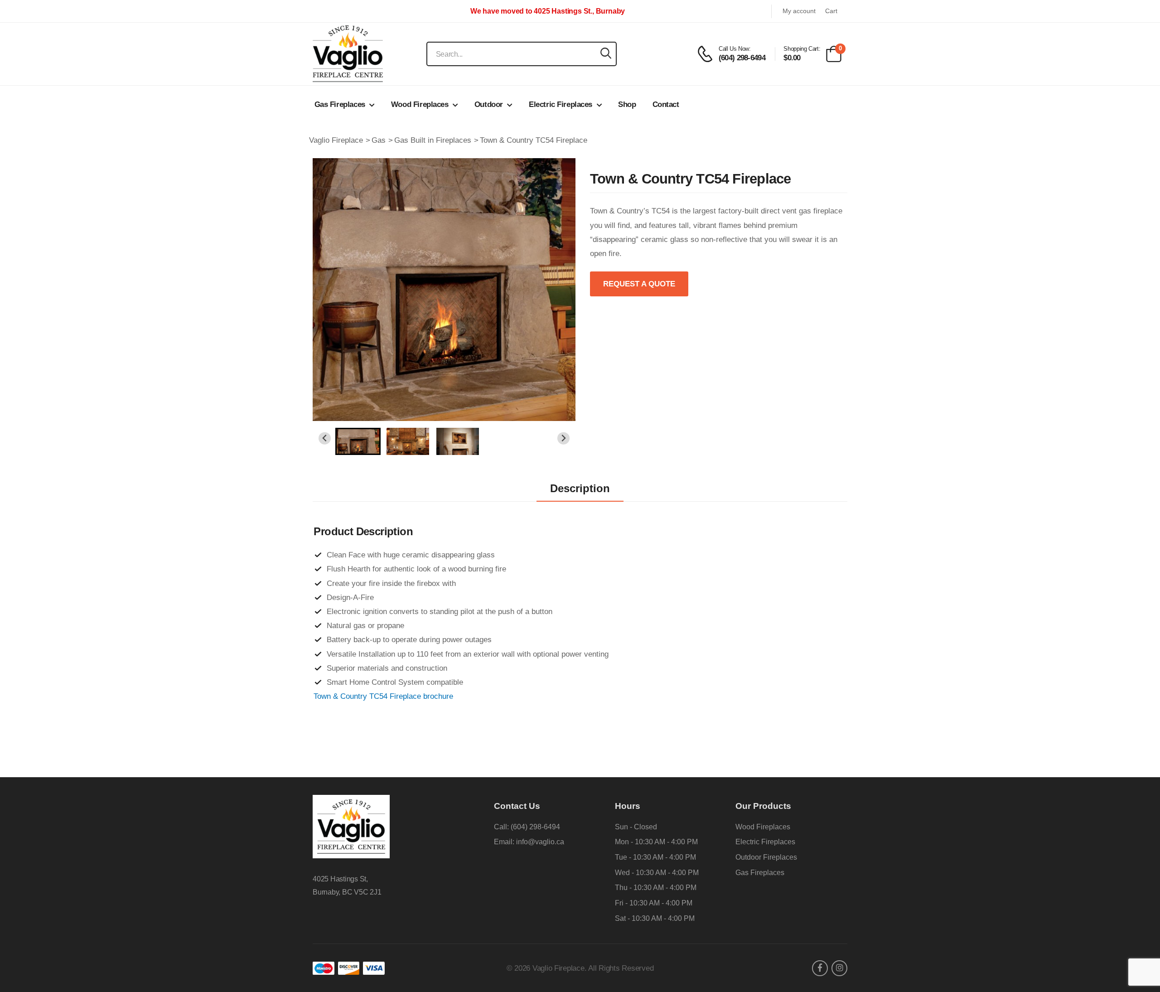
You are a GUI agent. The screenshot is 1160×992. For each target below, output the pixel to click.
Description (580, 488)
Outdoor (488, 104)
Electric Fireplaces (560, 104)
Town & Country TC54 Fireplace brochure (383, 696)
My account (799, 11)
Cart (831, 11)
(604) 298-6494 (535, 827)
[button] (358, 441)
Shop (627, 104)
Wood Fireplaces (420, 104)
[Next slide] (563, 438)
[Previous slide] (325, 438)
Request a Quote (639, 284)
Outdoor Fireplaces (766, 857)
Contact (665, 104)
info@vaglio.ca (540, 842)
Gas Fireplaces (339, 104)
